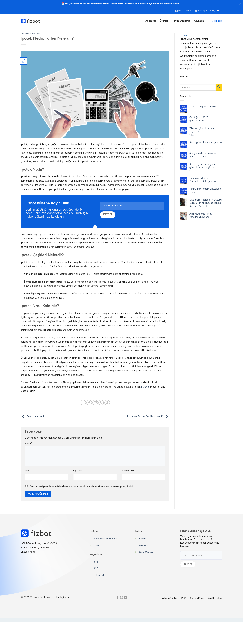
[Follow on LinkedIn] (125, 597)
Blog (96, 562)
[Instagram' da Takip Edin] (121, 597)
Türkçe (213, 11)
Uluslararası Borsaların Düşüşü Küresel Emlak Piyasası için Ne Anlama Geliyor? (205, 203)
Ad (27, 471)
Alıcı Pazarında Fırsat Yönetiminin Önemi (200, 215)
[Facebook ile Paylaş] (83, 402)
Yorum (28, 443)
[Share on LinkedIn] (107, 402)
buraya (145, 387)
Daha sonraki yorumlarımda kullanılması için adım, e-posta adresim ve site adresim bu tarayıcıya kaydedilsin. (82, 486)
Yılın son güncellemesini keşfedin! (201, 130)
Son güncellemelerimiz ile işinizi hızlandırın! (202, 155)
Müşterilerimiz (182, 21)
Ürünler (164, 21)
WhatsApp (144, 545)
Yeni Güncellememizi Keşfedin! (205, 189)
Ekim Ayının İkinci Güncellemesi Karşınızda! (202, 180)
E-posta (77, 471)
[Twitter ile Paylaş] (89, 402)
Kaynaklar (200, 21)
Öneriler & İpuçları (30, 34)
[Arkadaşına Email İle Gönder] (95, 402)
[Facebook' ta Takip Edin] (117, 597)
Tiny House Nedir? (36, 416)
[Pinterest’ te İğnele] (101, 402)
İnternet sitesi (128, 471)
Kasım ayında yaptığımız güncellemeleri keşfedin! (202, 166)
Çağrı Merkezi (146, 552)
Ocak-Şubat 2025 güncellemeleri (198, 119)
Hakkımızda (99, 575)
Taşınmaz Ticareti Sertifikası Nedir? (145, 416)
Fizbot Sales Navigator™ (105, 539)
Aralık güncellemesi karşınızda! (205, 142)
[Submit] (219, 87)
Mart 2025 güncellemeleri (203, 106)
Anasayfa (150, 21)
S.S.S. (96, 568)
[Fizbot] (30, 21)
